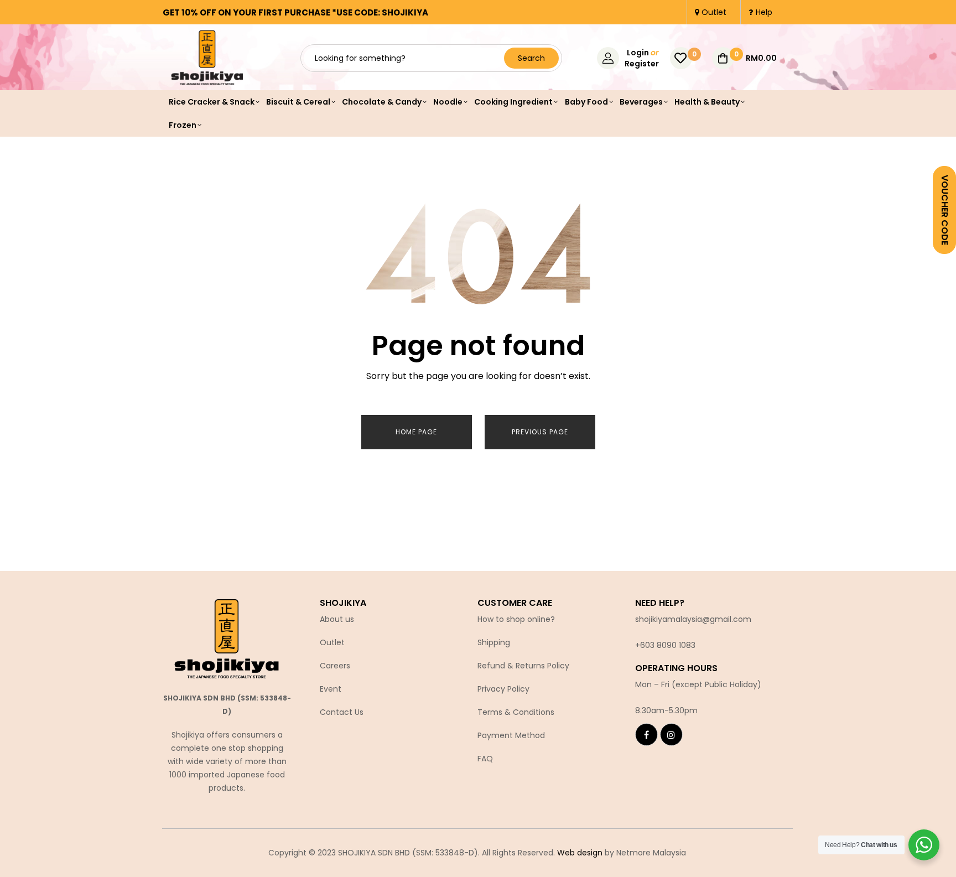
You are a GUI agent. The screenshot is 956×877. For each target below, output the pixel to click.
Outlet (332, 642)
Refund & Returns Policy (523, 665)
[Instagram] (671, 734)
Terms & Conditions (515, 712)
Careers (335, 665)
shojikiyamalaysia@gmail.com (693, 619)
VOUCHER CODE (944, 210)
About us (337, 619)
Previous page (540, 432)
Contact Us (341, 712)
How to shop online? (516, 619)
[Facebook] (646, 734)
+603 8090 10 (660, 645)
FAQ (485, 758)
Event (330, 688)
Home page (416, 432)
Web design (579, 852)
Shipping (493, 642)
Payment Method (511, 735)
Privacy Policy (503, 688)
